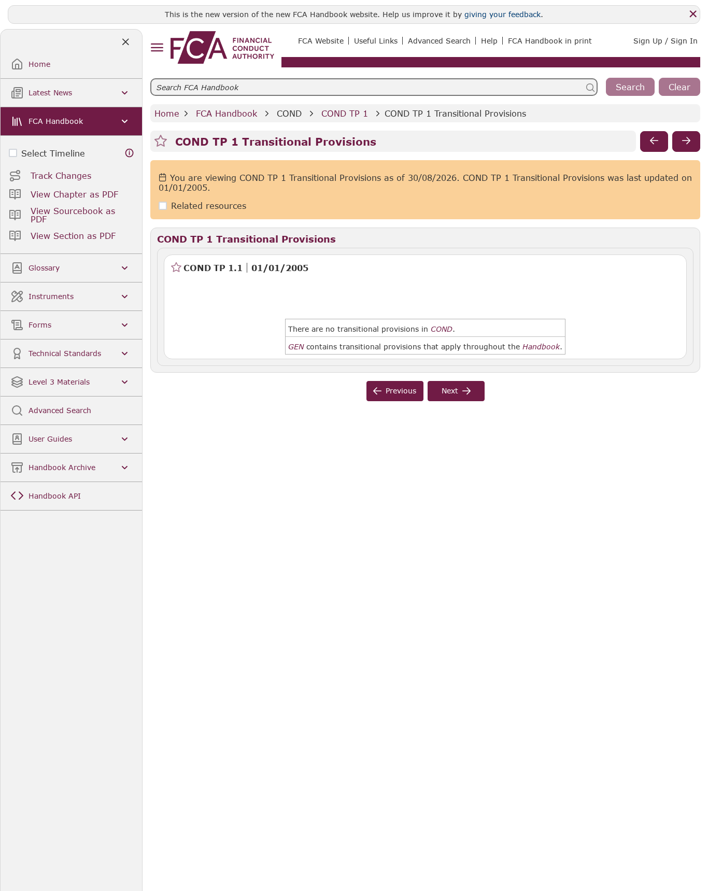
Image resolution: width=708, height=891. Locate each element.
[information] (129, 153)
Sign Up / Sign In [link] (665, 40)
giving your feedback (502, 14)
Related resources (208, 206)
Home (166, 113)
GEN (296, 346)
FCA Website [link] (321, 40)
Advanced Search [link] (439, 40)
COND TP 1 (344, 113)
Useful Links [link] (376, 40)
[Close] (693, 14)
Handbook (541, 346)
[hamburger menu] (156, 47)
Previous (401, 390)
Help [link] (489, 40)
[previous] (654, 141)
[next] (686, 141)
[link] (222, 47)
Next (450, 390)
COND (289, 113)
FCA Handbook (226, 113)
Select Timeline (53, 153)
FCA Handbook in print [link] (550, 40)
